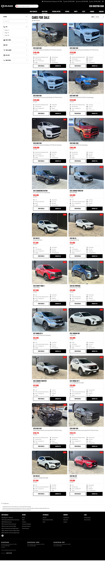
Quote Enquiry (25, 528)
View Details (41, 66)
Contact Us (58, 66)
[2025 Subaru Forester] (86, 177)
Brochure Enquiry (26, 526)
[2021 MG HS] (49, 462)
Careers (65, 522)
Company (101, 11)
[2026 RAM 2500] (86, 129)
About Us (65, 519)
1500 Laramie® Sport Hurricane (9, 524)
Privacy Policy (87, 517)
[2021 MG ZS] (49, 225)
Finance (92, 11)
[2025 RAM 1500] (49, 34)
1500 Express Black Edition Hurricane (10, 519)
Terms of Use (87, 519)
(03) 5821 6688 (6, 545)
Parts (75, 11)
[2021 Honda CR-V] (86, 367)
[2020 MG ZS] (86, 225)
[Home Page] (7, 6)
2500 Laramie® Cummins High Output (10, 530)
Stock (23, 517)
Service (67, 11)
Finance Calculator (26, 524)
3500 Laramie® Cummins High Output (10, 532)
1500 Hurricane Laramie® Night (9, 526)
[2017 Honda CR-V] (49, 320)
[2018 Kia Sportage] (86, 272)
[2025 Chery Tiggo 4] (49, 272)
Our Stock (44, 11)
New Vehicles (33, 11)
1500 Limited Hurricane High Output (10, 528)
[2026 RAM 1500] (49, 129)
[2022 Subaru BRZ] (86, 320)
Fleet (83, 11)
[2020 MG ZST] (86, 462)
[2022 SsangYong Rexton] (49, 177)
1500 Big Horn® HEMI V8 (7, 517)
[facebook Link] (103, 1)
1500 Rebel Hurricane (7, 522)
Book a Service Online (48, 519)
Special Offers (56, 11)
